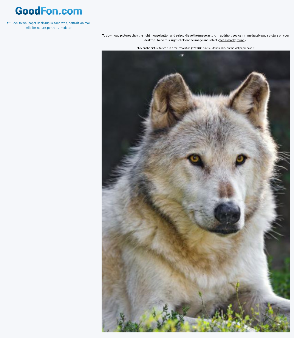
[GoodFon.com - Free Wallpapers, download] (48, 13)
